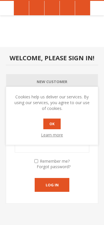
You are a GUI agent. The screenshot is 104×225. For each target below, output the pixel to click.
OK (52, 123)
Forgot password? (53, 166)
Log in (52, 184)
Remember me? (55, 161)
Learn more (52, 135)
